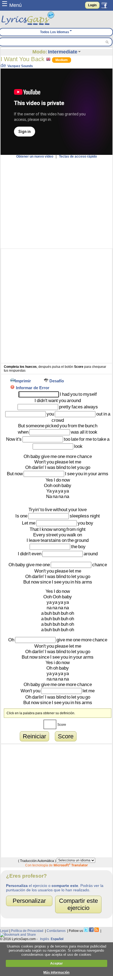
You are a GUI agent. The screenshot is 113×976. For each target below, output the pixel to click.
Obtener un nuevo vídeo (34, 156)
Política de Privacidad (27, 931)
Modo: (39, 52)
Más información (56, 972)
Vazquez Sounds (20, 66)
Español (57, 939)
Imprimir (23, 381)
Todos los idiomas (54, 32)
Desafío (56, 381)
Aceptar (56, 963)
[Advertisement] (56, 203)
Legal (4, 931)
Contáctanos (56, 931)
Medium (61, 60)
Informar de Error (32, 387)
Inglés (44, 939)
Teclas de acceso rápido (78, 156)
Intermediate (62, 52)
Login (92, 5)
